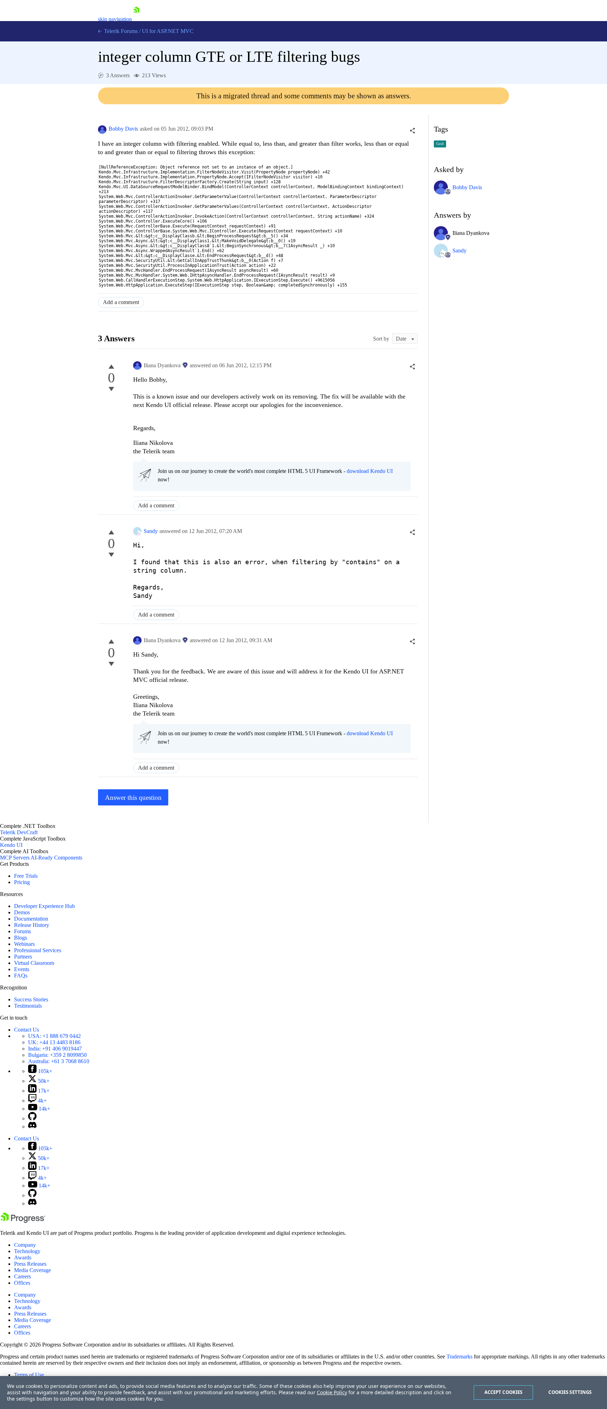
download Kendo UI (370, 471)
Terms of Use (29, 1375)
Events (21, 969)
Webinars (24, 944)
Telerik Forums (120, 31)
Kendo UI (11, 845)
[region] (303, 1392)
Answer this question (133, 797)
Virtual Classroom (34, 963)
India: (55, 1049)
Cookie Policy (332, 1392)
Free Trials (26, 876)
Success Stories (31, 999)
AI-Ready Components (56, 858)
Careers (22, 1276)
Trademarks (459, 1356)
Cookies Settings (570, 1392)
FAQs (20, 976)
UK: (54, 1042)
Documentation (31, 919)
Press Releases (30, 1264)
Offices (22, 1283)
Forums (22, 931)
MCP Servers (15, 858)
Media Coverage (32, 1270)
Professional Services (37, 950)
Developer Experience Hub (44, 906)
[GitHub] (32, 1118)
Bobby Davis (123, 129)
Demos (22, 912)
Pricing (22, 882)
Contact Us (26, 1030)
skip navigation (115, 19)
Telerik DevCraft (19, 832)
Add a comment (121, 302)
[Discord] (32, 1127)
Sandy (151, 531)
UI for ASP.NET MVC (168, 31)
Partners (23, 957)
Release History (31, 925)
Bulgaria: (57, 1055)
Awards (22, 1257)
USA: (54, 1036)
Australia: (58, 1061)
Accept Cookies (503, 1392)
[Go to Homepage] (136, 19)
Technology (27, 1251)
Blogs (20, 938)
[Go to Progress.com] (23, 1221)
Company (25, 1245)
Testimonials (28, 1006)
